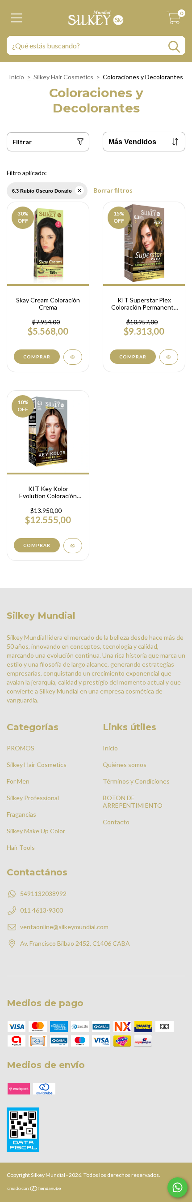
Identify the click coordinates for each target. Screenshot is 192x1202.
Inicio (16, 77)
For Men (18, 781)
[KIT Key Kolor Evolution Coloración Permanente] (72, 545)
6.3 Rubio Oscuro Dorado (42, 191)
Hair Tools (21, 847)
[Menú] (17, 18)
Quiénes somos (124, 764)
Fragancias (21, 814)
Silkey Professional (33, 797)
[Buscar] (174, 46)
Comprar (36, 356)
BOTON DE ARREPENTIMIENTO (133, 801)
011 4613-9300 (41, 910)
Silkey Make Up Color (36, 831)
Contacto (116, 822)
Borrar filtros (113, 190)
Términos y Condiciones (136, 781)
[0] (174, 20)
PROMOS (20, 748)
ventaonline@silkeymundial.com (64, 927)
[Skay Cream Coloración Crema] (72, 357)
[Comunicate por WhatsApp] (177, 1187)
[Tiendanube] (35, 1189)
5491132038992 (43, 893)
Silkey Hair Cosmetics (63, 77)
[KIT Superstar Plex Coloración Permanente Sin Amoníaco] (168, 357)
